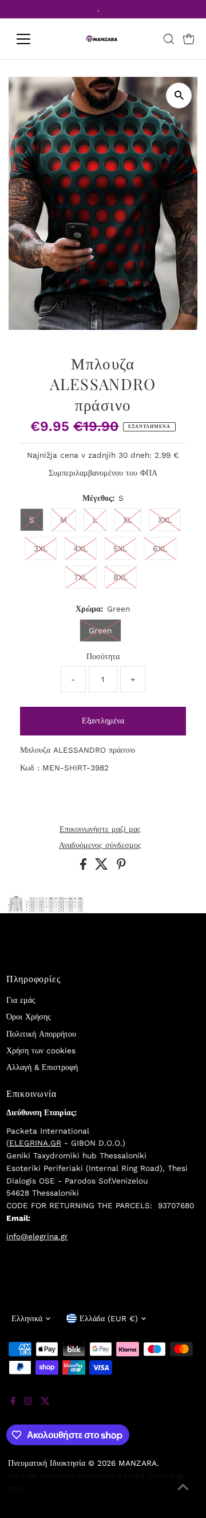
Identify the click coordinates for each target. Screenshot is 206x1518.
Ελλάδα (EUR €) (109, 1318)
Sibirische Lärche (111, 1475)
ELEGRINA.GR (35, 1142)
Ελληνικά (26, 1318)
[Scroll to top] (183, 1495)
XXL (165, 519)
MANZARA (137, 1463)
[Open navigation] (31, 39)
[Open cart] (189, 39)
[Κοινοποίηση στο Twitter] (103, 866)
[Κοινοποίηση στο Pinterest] (121, 866)
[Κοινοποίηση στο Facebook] (84, 866)
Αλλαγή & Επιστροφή (42, 1067)
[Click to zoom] (179, 95)
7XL (81, 577)
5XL (120, 548)
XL (127, 519)
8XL (120, 577)
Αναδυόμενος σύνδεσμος (100, 846)
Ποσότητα (103, 656)
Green (100, 630)
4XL (80, 548)
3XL (40, 548)
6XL (160, 548)
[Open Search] (169, 39)
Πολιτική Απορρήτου (41, 1033)
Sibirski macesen (41, 1475)
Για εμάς (20, 1000)
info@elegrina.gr (37, 1236)
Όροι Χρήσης (28, 1016)
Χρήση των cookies (41, 1050)
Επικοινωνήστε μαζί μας (100, 830)
